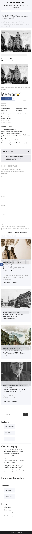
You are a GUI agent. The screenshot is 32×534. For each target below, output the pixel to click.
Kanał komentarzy (10, 513)
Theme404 (19, 532)
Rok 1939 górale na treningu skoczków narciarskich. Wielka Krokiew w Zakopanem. (14, 269)
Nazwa (3, 196)
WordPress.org (8, 516)
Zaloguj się (7, 507)
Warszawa (15, 312)
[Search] (28, 10)
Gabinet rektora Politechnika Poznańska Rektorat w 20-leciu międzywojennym (15, 158)
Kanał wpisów (8, 510)
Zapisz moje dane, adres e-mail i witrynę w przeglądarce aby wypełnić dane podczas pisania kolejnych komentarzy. (15, 228)
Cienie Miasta (16, 3)
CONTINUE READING (10, 283)
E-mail (3, 205)
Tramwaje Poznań (8, 151)
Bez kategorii (5, 56)
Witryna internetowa (4, 215)
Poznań (13, 56)
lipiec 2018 (8, 496)
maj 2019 (8, 490)
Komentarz (4, 177)
